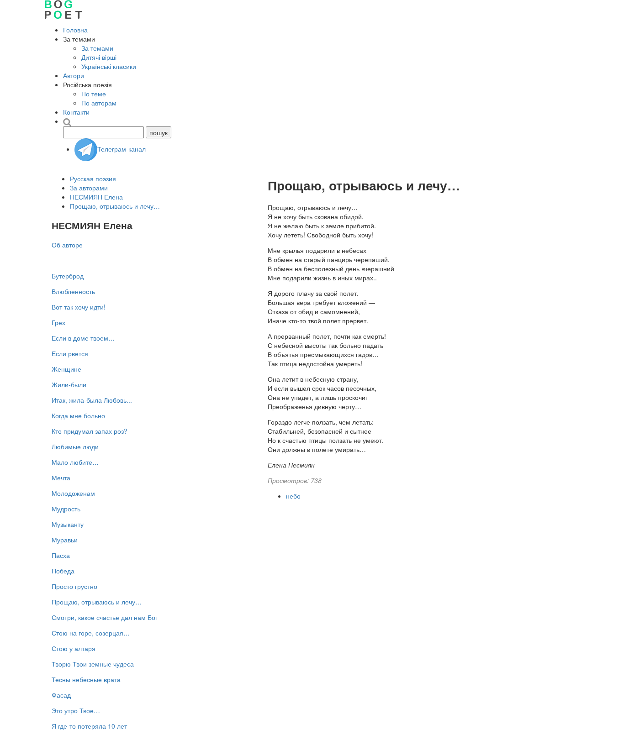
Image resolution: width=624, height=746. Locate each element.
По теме (93, 93)
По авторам (98, 102)
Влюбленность (73, 291)
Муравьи (65, 539)
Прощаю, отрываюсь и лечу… (115, 205)
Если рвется (70, 353)
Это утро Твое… (76, 710)
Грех (58, 322)
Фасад (61, 694)
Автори (73, 75)
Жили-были (69, 384)
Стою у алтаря (73, 648)
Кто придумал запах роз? (89, 431)
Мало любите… (75, 462)
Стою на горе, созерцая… (91, 632)
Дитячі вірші (98, 57)
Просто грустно (74, 586)
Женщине (66, 368)
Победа (63, 570)
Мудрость (66, 508)
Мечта (61, 477)
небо (293, 495)
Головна (75, 29)
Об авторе (67, 244)
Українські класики (108, 66)
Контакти (76, 111)
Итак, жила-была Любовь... (92, 400)
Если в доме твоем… (83, 337)
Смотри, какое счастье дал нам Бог (105, 617)
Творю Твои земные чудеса (93, 663)
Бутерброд (68, 275)
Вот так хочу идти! (79, 306)
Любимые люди (75, 446)
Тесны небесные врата (86, 679)
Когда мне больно (78, 415)
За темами (97, 48)
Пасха (61, 555)
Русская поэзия (93, 178)
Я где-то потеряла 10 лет (89, 725)
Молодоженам (73, 493)
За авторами (89, 187)
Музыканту (68, 524)
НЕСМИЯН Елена (96, 196)
